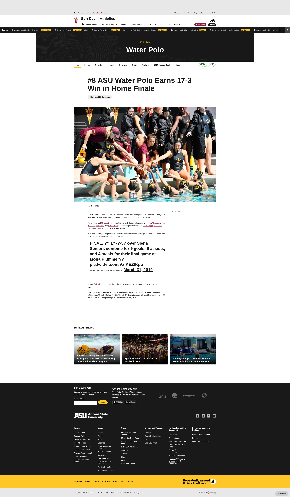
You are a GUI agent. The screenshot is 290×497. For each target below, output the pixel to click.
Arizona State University (99, 13)
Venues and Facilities (201, 435)
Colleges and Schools (199, 13)
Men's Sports (91, 24)
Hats (123, 457)
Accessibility (103, 492)
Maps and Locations (83, 481)
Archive (145, 65)
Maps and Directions (200, 441)
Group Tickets (79, 433)
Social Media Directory (107, 470)
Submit (103, 402)
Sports (101, 428)
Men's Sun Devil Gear (130, 438)
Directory (106, 481)
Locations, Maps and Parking (201, 429)
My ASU (186, 13)
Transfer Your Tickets (82, 446)
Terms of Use (125, 492)
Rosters (101, 436)
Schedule (99, 65)
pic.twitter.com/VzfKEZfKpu (116, 264)
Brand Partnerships (153, 436)
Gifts (123, 460)
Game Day (102, 455)
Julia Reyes (92, 223)
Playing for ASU (104, 467)
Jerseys (124, 450)
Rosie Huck (113, 226)
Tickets (124, 24)
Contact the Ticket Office (81, 461)
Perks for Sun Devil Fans (177, 446)
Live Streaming (104, 458)
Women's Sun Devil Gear (129, 443)
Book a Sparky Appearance (174, 451)
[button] (287, 30)
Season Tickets (80, 436)
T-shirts (124, 454)
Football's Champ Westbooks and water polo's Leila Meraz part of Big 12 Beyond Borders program (95, 358)
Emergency (138, 492)
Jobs (97, 481)
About (176, 24)
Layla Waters (98, 226)
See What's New (128, 464)
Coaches (123, 65)
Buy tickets (201, 24)
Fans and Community (140, 24)
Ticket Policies (80, 443)
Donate (148, 433)
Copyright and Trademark (84, 492)
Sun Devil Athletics (98, 18)
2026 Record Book (163, 65)
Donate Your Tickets (82, 450)
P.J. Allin (152, 223)
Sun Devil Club (151, 443)
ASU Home (176, 13)
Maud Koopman (103, 228)
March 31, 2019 (138, 269)
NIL (146, 439)
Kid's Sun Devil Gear (129, 447)
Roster (87, 65)
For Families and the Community (177, 429)
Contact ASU (118, 481)
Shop (213, 24)
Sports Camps (174, 438)
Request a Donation (177, 456)
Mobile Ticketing (80, 456)
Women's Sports (108, 24)
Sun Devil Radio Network (104, 463)
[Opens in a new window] (199, 481)
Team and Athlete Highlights (105, 447)
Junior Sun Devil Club (177, 441)
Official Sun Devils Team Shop (128, 434)
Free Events (173, 435)
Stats (134, 65)
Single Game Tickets (82, 439)
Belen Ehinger (100, 284)
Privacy (114, 492)
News (111, 65)
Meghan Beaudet (108, 223)
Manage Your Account (83, 453)
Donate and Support (153, 428)
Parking (195, 438)
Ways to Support (161, 24)
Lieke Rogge (148, 226)
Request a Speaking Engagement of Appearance (177, 461)
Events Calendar (104, 452)
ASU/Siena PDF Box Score (101, 97)
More (178, 65)
